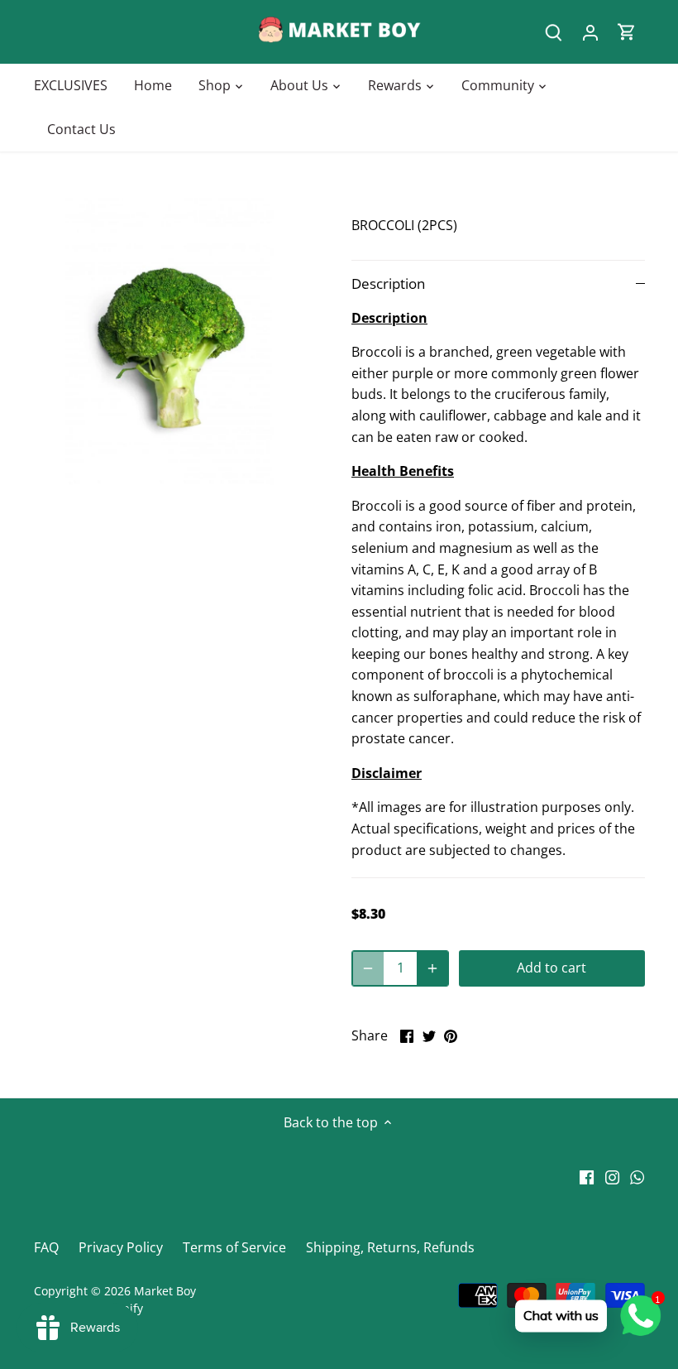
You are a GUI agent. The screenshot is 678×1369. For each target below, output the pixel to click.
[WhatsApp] (637, 1176)
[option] (177, 341)
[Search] (554, 32)
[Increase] (432, 968)
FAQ (46, 1247)
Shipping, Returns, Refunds (390, 1247)
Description (388, 283)
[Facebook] (587, 1176)
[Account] (590, 32)
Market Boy (165, 1291)
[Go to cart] (627, 32)
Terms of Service (234, 1247)
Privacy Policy (121, 1247)
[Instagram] (612, 1176)
